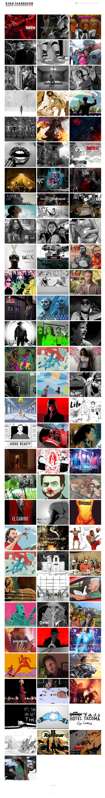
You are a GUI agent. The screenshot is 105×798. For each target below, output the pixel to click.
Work (76, 3)
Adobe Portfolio (54, 793)
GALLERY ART (82, 3)
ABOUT (87, 3)
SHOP (91, 3)
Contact (96, 3)
